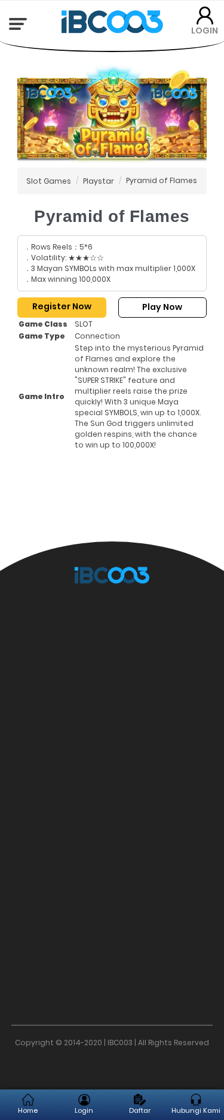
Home (28, 1110)
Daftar (140, 1110)
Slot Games (48, 181)
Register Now (61, 306)
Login (84, 1110)
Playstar (98, 181)
